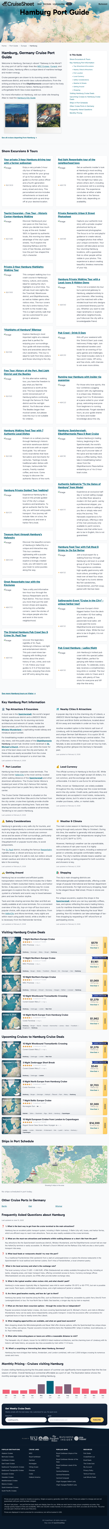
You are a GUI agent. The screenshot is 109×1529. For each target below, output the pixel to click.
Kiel (30, 1206)
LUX (69, 4)
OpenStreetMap (59, 1523)
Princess (32, 1470)
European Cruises (8, 1474)
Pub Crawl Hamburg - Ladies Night (77, 647)
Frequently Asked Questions (81, 109)
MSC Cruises (43, 66)
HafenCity (19, 775)
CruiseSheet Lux (89, 1457)
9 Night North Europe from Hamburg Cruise (45, 1081)
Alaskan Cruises (7, 1453)
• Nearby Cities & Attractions (82, 69)
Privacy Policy (88, 1470)
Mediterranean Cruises (9, 1480)
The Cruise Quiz (89, 1463)
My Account (103, 4)
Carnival (32, 1460)
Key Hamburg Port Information (82, 63)
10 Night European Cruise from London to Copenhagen (51, 1119)
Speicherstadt (25, 714)
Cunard (53, 66)
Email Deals (87, 1460)
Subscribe (97, 1420)
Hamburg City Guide (26, 98)
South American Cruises (10, 1487)
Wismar (58, 1206)
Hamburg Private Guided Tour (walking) (26, 490)
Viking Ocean (33, 1467)
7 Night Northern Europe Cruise (39, 939)
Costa (31, 1474)
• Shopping (76, 90)
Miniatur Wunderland (11, 730)
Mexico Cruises (7, 1484)
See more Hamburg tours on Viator (19, 693)
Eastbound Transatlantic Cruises (13, 1467)
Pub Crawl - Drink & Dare (72, 332)
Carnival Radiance (62, 1471)
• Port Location (77, 73)
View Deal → (94, 948)
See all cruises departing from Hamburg (19, 138)
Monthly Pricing (76, 113)
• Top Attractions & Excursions (83, 66)
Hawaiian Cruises (8, 1477)
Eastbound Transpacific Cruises (13, 1470)
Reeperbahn (46, 850)
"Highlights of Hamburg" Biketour (22, 329)
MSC (30, 1453)
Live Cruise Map (58, 4)
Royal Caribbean (34, 1457)
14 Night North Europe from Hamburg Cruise (45, 1015)
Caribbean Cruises (8, 1460)
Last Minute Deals (89, 1477)
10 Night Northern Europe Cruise (39, 977)
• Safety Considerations (80, 80)
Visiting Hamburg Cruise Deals (82, 93)
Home (39, 4)
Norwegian (33, 1463)
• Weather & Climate (79, 83)
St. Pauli (9, 850)
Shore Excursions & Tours (80, 59)
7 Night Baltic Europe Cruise (37, 1100)
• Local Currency (78, 76)
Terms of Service (89, 1474)
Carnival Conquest (62, 1478)
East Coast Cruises (8, 1463)
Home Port (8, 1416)
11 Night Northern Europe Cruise (39, 958)
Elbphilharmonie (44, 741)
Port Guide (47, 4)
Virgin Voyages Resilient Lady (66, 1485)
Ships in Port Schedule (79, 103)
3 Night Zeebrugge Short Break (39, 1062)
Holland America (34, 1477)
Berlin (4, 1206)
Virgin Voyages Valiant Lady (66, 1481)
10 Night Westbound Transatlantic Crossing (45, 996)
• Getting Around (78, 86)
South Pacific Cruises (9, 1491)
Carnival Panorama (62, 1474)
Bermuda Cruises (8, 1457)
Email (49, 1416)
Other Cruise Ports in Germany (82, 106)
